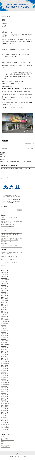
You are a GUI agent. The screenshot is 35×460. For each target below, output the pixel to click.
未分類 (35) (4, 243)
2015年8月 (3, 410)
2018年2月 (3, 358)
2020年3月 (3, 314)
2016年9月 (3, 387)
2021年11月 (4, 279)
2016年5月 (3, 394)
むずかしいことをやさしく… (8, 259)
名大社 (2, 436)
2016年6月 (3, 393)
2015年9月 (3, 408)
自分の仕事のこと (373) (6, 236)
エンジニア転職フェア (6, 445)
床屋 (3, 20)
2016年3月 (3, 398)
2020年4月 (3, 312)
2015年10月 (4, 407)
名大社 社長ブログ (5, 447)
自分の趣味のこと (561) (6, 241)
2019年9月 (3, 325)
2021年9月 (3, 283)
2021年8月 (3, 285)
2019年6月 (3, 330)
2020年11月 (4, 300)
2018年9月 (3, 346)
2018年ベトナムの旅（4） (7, 226)
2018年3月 (3, 356)
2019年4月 (3, 333)
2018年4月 (3, 354)
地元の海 (2, 159)
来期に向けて (4, 219)
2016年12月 (4, 382)
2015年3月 (3, 419)
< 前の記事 (4, 148)
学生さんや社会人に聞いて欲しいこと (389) (11, 233)
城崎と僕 (2, 156)
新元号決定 (4, 265)
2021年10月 (4, 281)
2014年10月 (4, 427)
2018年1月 (3, 360)
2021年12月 (4, 278)
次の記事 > (31, 148)
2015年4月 (3, 417)
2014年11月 (4, 426)
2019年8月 (3, 326)
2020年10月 (4, 302)
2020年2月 (3, 316)
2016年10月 (4, 386)
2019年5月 (3, 332)
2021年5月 (3, 290)
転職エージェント (5, 441)
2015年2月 (3, 421)
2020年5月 (3, 311)
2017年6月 (3, 372)
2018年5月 (3, 353)
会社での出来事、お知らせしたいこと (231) (11, 238)
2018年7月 (3, 349)
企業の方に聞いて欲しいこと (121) (9, 234)
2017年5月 (3, 373)
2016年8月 (3, 389)
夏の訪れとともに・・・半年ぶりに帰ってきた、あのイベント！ (15, 161)
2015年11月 (4, 405)
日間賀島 (2, 154)
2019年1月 (3, 339)
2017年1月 (3, 380)
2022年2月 (3, 274)
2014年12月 (4, 424)
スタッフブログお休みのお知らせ (9, 217)
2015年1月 (3, 422)
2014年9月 (3, 429)
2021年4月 (3, 292)
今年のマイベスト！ (5, 158)
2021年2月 (3, 295)
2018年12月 (4, 340)
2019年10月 (4, 323)
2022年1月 (3, 276)
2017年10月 (4, 365)
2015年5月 (3, 415)
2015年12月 (4, 403)
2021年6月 (3, 288)
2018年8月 (3, 347)
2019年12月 (4, 319)
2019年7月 (3, 328)
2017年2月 (3, 379)
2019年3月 (3, 335)
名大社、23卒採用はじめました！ (9, 224)
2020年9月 (3, 304)
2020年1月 (3, 318)
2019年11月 (4, 321)
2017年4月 (3, 375)
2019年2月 (3, 337)
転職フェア (4, 443)
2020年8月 (3, 306)
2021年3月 (3, 293)
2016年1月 (3, 401)
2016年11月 (4, 384)
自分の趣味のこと (29, 143)
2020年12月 (4, 299)
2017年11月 (4, 363)
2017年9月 (3, 367)
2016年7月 (3, 391)
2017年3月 (3, 377)
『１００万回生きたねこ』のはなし (9, 262)
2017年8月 (3, 368)
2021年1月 (3, 297)
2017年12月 (4, 361)
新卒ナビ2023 (4, 438)
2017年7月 (3, 370)
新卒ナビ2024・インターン (7, 440)
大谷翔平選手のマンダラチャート (9, 256)
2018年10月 (4, 344)
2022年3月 (3, 272)
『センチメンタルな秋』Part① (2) (9, 245)
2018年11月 (4, 342)
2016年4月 (3, 396)
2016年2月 (3, 400)
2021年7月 (3, 286)
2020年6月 (3, 309)
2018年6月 (3, 351)
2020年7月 (3, 307)
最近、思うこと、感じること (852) (9, 240)
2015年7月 (3, 412)
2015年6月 (3, 414)
